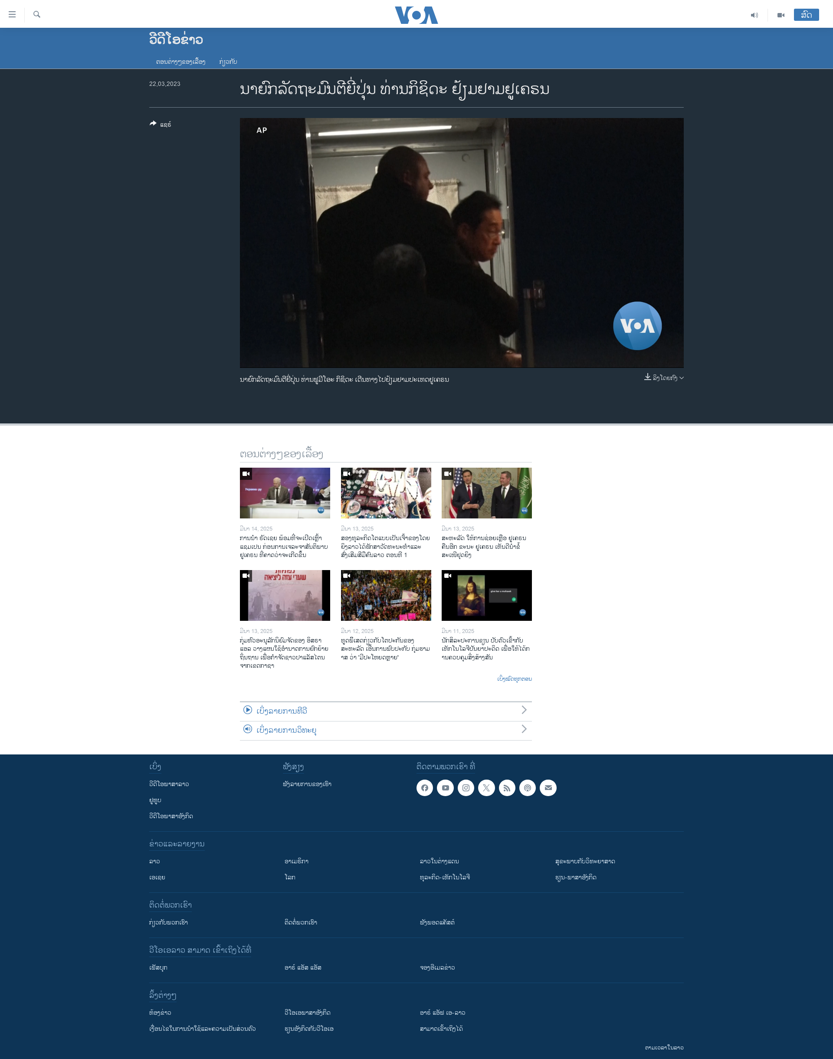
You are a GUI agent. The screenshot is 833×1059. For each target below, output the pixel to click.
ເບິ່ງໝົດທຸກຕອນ (514, 679)
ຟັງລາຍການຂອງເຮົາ (307, 784)
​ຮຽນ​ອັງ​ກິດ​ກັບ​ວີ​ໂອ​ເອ (309, 1028)
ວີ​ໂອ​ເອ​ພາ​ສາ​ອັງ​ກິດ (308, 1012)
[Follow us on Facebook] (424, 788)
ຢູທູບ (155, 800)
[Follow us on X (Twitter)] (486, 788)
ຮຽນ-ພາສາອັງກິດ (576, 877)
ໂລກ (290, 877)
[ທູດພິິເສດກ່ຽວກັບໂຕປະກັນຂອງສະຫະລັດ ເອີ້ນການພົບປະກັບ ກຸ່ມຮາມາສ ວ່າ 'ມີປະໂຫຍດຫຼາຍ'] (386, 595)
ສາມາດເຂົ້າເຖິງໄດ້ (441, 1028)
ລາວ (154, 861)
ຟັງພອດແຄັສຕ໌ (437, 922)
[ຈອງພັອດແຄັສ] (548, 788)
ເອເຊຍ (157, 877)
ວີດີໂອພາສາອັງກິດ (171, 816)
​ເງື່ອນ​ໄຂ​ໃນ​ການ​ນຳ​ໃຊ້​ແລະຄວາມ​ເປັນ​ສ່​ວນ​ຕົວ (202, 1028)
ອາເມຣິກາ (296, 861)
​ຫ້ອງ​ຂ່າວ (160, 1012)
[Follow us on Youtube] (445, 788)
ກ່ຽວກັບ (228, 62)
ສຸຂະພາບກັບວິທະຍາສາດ (585, 861)
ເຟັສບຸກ (158, 967)
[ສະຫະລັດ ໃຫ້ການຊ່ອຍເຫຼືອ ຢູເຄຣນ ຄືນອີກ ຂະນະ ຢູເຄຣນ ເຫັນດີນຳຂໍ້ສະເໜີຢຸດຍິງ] (487, 493)
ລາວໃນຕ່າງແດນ (439, 861)
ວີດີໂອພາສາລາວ (169, 784)
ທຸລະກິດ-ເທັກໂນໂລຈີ (445, 877)
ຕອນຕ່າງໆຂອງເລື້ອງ (181, 62)
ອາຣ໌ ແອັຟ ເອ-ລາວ (443, 1012)
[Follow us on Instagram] (466, 788)
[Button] (160, 126)
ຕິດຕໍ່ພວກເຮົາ (301, 922)
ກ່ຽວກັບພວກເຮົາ (168, 922)
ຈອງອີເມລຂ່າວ (437, 967)
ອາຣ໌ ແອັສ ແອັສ (303, 967)
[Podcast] (527, 788)
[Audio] (754, 15)
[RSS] (507, 788)
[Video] (781, 15)
